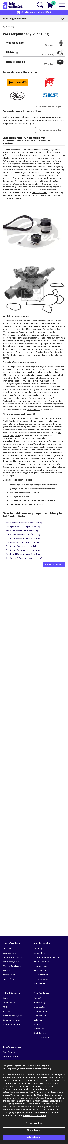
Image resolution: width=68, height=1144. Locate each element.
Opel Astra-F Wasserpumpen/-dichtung (23, 534)
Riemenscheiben (39, 326)
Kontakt (6, 998)
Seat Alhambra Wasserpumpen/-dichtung (24, 522)
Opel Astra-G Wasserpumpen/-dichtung (23, 538)
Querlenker (39, 1028)
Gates (17, 435)
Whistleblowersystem (12, 1015)
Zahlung (38, 948)
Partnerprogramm (11, 961)
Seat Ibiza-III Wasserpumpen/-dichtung (23, 554)
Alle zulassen (34, 1137)
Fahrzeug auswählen (50, 130)
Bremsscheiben (41, 1011)
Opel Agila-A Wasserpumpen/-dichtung (23, 526)
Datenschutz (9, 1002)
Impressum (8, 1011)
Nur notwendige (34, 1123)
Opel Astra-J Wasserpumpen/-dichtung (23, 550)
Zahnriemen (13, 323)
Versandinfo (40, 953)
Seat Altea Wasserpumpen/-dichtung (22, 530)
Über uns (7, 948)
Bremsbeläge (40, 1002)
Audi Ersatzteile (10, 1052)
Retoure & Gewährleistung (46, 957)
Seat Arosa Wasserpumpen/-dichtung (22, 542)
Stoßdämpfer (40, 1033)
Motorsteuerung (33, 409)
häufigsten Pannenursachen (33, 427)
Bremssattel (39, 1007)
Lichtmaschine (41, 1015)
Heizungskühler (39, 192)
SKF (12, 435)
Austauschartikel (42, 961)
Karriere (6, 970)
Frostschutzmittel (55, 375)
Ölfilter (37, 1024)
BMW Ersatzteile (10, 1056)
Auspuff (37, 998)
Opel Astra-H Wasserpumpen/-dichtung (23, 546)
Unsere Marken (41, 974)
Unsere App (8, 979)
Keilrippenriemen (36, 323)
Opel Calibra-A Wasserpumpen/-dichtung (24, 558)
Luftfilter (38, 1020)
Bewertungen (9, 974)
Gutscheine (39, 983)
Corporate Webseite (12, 957)
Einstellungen (34, 1130)
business (9, 953)
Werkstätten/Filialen (12, 966)
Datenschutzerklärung (34, 1115)
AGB (5, 1007)
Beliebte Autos (41, 979)
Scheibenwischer (42, 1037)
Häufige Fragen (41, 966)
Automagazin (40, 970)
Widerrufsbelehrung (12, 1024)
